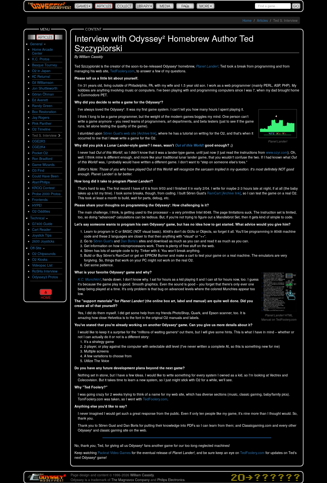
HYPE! (37, 205)
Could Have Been (45, 176)
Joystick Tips (41, 235)
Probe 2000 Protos (46, 193)
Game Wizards (43, 164)
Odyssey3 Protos (45, 276)
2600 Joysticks (43, 241)
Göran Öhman (43, 94)
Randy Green (42, 105)
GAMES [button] (82, 6)
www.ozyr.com (277, 152)
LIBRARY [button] (143, 6)
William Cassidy (142, 474)
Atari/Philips (41, 182)
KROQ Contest (43, 187)
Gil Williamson (42, 82)
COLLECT (124, 6)
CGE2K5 (38, 141)
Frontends (40, 199)
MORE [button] (204, 6)
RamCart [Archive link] (224, 193)
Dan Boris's (129, 241)
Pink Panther (41, 123)
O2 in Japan (41, 70)
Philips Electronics (171, 479)
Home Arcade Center (42, 51)
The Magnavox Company (130, 479)
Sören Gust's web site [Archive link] (129, 133)
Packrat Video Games (114, 452)
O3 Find (38, 170)
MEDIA (165, 6)
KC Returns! (41, 76)
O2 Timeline (41, 129)
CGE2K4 (38, 146)
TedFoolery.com (122, 70)
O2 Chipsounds (44, 253)
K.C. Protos (40, 59)
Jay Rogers (40, 117)
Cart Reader (41, 229)
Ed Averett (40, 99)
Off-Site (35, 247)
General (36, 43)
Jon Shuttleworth (44, 88)
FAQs (185, 6)
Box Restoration (44, 111)
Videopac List (42, 265)
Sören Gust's (103, 241)
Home (247, 20)
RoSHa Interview (44, 271)
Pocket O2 (40, 152)
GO (296, 6)
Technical (37, 218)
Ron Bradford (42, 158)
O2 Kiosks (39, 259)
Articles (262, 20)
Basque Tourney (44, 65)
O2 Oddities (41, 211)
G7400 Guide (42, 223)
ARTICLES (104, 6)
